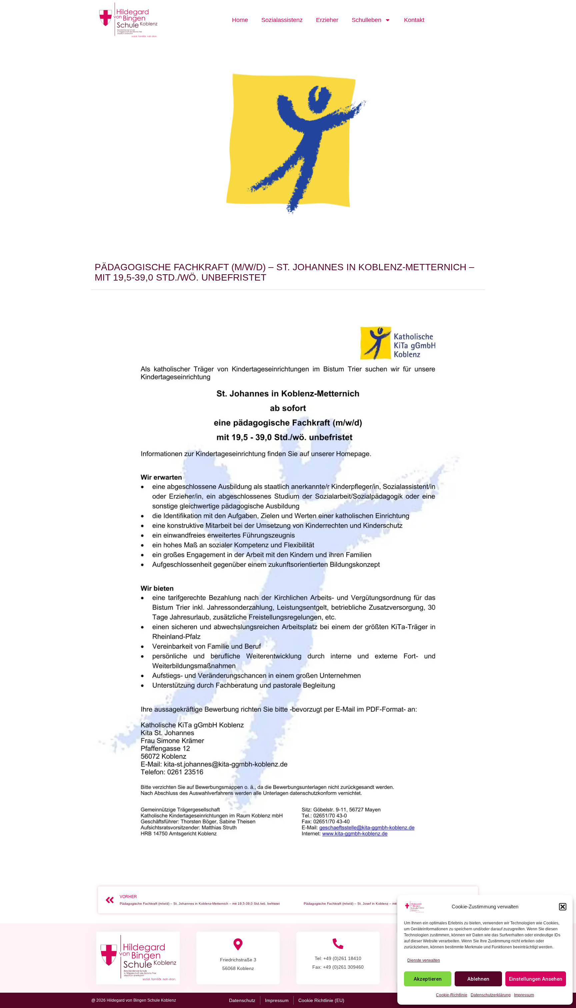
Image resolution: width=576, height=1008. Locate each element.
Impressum (524, 995)
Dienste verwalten (423, 960)
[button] (562, 906)
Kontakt (414, 20)
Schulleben (366, 20)
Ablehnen (478, 979)
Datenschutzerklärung (491, 995)
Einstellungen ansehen (535, 979)
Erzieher (327, 20)
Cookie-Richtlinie (451, 995)
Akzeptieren (428, 979)
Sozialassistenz (282, 20)
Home (240, 20)
